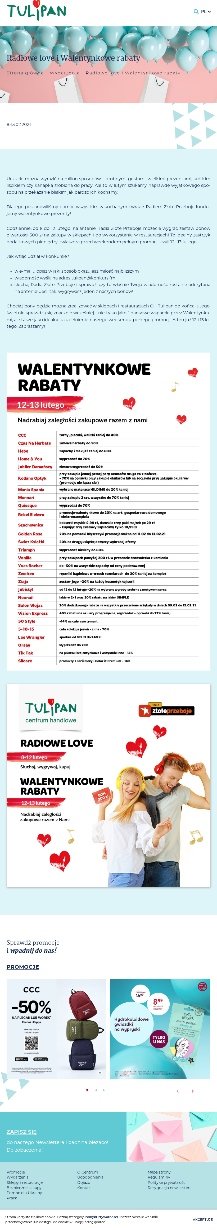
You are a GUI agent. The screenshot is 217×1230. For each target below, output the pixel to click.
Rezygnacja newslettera (170, 1188)
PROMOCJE (23, 967)
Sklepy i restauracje (25, 1183)
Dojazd (83, 1183)
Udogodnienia (90, 1177)
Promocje (16, 1172)
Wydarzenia (65, 73)
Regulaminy (159, 1177)
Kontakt (84, 1188)
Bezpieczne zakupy (24, 1188)
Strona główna (25, 73)
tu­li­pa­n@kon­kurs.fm (93, 278)
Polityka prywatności (167, 1183)
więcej (56, 1048)
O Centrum (87, 1172)
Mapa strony (159, 1172)
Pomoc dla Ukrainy (24, 1193)
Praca (12, 1198)
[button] (87, 1090)
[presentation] (178, 1091)
